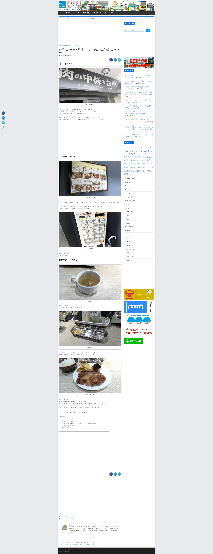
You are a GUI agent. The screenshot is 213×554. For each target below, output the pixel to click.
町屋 (137, 167)
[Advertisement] (90, 32)
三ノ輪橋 (142, 157)
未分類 (128, 230)
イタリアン (144, 147)
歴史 (127, 167)
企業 (125, 160)
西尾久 (140, 171)
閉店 (151, 171)
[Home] (67, 18)
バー (140, 154)
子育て (138, 160)
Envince (95, 550)
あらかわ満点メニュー (128, 147)
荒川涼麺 (135, 171)
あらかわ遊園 (137, 148)
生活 (128, 241)
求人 (128, 238)
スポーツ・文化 (131, 200)
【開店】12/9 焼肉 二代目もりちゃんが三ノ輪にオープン (80, 544)
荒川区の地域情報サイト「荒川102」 (74, 550)
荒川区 (129, 171)
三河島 (71, 518)
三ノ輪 (137, 157)
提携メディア (130, 223)
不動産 (128, 208)
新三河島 (133, 163)
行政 (128, 253)
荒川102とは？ (87, 13)
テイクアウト (133, 154)
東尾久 (144, 163)
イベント (129, 182)
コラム (128, 193)
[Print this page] (119, 61)
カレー (134, 151)
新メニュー (127, 163)
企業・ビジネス (131, 212)
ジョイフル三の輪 (146, 151)
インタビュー (130, 185)
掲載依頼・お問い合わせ (99, 13)
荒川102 (145, 167)
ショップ (138, 151)
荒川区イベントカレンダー (73, 13)
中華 (152, 157)
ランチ (67, 518)
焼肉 (129, 167)
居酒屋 (149, 160)
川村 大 (70, 525)
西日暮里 (146, 171)
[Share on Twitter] (115, 61)
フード (68, 516)
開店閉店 (129, 260)
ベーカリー (148, 154)
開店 (126, 174)
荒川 (141, 167)
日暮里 (138, 163)
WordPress (66, 551)
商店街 (135, 160)
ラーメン (131, 157)
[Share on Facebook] (111, 61)
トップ (62, 13)
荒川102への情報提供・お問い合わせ (68, 45)
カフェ (129, 151)
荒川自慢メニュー (131, 249)
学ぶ (128, 219)
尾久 (145, 160)
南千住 (129, 160)
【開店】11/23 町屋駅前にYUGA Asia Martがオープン (81, 542)
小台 (142, 160)
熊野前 (133, 167)
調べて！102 (130, 256)
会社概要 (110, 13)
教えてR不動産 (131, 226)
